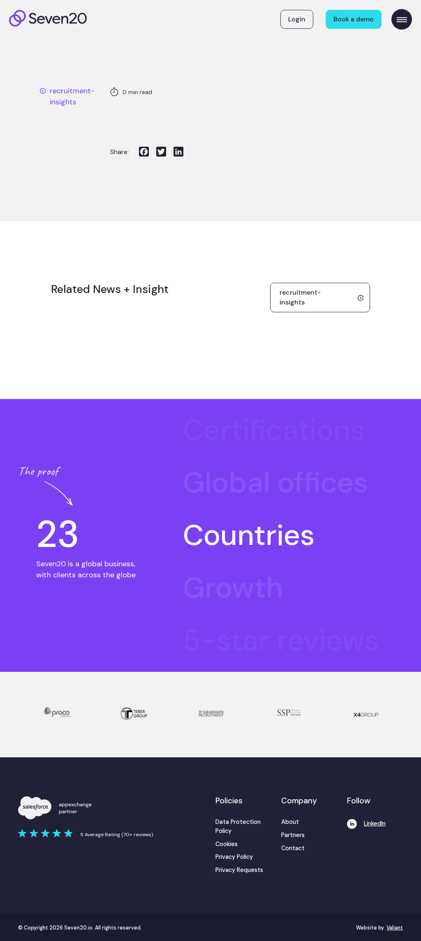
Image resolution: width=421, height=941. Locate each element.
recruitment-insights (72, 96)
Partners (293, 835)
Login (296, 19)
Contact (293, 848)
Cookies (226, 844)
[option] (293, 430)
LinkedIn (375, 823)
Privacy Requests (239, 870)
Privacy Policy (234, 856)
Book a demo (353, 19)
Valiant (394, 928)
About (290, 822)
